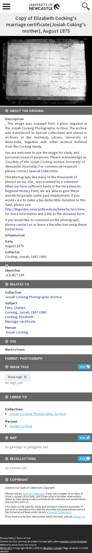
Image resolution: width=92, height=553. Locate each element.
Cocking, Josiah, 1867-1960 (25, 312)
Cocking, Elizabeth (19, 317)
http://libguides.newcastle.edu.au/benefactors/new (45, 209)
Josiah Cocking (20, 426)
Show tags (15, 377)
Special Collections (34, 493)
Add (82, 367)
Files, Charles (15, 307)
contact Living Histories (74, 541)
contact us (79, 516)
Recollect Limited (52, 548)
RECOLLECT (6, 548)
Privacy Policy (7, 538)
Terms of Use (23, 538)
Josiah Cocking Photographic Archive (37, 413)
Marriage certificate (20, 321)
